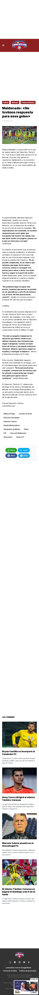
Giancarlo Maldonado (18, 433)
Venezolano (8, 437)
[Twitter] (10, 962)
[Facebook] (15, 962)
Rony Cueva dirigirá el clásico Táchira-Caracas (18, 798)
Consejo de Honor (25, 414)
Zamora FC (20, 437)
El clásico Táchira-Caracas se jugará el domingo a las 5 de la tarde (18, 892)
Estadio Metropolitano (12, 425)
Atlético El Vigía (9, 414)
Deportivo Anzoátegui (11, 418)
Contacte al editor (10, 971)
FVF (5, 433)
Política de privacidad (27, 971)
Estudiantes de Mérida (12, 429)
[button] (3, 45)
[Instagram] (19, 962)
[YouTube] (24, 962)
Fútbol (5, 102)
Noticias (15, 102)
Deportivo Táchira (10, 421)
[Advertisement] (19, 19)
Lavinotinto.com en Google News (18, 968)
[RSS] (29, 962)
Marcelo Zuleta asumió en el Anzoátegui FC (17, 844)
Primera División (28, 102)
